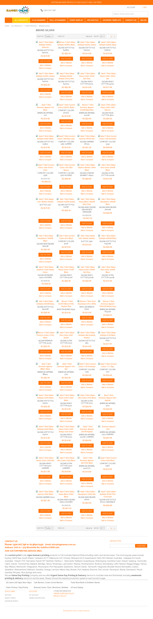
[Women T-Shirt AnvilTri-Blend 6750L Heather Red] (66, 304)
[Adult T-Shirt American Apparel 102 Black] (45, 107)
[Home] (8, 20)
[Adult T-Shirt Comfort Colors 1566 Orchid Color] (45, 167)
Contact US (130, 20)
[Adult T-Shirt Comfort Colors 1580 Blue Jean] (66, 137)
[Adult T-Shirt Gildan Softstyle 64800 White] (45, 137)
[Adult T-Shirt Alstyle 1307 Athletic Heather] (45, 200)
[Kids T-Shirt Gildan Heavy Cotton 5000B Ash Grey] (86, 269)
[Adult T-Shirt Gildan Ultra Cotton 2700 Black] (86, 396)
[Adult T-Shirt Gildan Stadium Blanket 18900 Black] (86, 167)
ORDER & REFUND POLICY (64, 594)
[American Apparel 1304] (107, 427)
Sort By (40, 36)
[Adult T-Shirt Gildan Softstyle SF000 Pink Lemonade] (107, 494)
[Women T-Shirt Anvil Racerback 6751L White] (86, 302)
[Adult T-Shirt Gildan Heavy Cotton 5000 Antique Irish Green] (66, 429)
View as (61, 36)
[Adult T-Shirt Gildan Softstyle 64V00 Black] (45, 396)
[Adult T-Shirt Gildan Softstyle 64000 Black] (45, 427)
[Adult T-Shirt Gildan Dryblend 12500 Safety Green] (45, 269)
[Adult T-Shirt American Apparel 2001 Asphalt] (107, 398)
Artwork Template (112, 20)
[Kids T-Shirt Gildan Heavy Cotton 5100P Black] (66, 269)
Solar (143, 20)
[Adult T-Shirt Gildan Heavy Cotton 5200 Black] (66, 398)
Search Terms (10, 598)
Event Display (76, 20)
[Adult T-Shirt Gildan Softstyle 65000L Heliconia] (45, 45)
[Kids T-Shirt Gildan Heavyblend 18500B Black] (45, 238)
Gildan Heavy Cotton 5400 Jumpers (45, 466)
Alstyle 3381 (87, 241)
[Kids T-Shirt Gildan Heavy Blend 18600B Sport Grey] (86, 202)
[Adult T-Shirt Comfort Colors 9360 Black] (107, 459)
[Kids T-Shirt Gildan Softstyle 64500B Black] (107, 237)
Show (96, 36)
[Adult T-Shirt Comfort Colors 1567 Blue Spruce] (66, 167)
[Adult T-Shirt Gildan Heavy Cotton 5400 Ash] (45, 459)
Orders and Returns (37, 598)
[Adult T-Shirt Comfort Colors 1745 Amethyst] (86, 365)
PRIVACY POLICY (60, 596)
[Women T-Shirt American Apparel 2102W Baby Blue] (86, 107)
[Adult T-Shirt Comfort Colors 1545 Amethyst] (107, 137)
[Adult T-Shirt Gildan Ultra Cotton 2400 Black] (66, 459)
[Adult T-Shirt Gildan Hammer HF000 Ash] (86, 137)
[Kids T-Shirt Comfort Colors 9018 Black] (66, 237)
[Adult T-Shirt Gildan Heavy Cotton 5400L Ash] (107, 76)
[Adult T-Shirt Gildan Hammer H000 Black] (45, 493)
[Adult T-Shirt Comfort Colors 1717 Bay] (107, 365)
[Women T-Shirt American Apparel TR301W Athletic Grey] (107, 304)
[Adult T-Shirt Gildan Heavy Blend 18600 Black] (66, 494)
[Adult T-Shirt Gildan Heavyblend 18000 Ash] (86, 493)
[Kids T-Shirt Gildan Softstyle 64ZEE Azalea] (66, 200)
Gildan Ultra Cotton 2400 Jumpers (66, 466)
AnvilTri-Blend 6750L (66, 309)
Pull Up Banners (58, 20)
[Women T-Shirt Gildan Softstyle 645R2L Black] (66, 43)
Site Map (8, 595)
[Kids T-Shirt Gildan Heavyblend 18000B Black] (107, 202)
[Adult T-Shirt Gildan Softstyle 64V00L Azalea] (45, 74)
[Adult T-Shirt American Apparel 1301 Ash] (66, 366)
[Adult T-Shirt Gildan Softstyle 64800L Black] (107, 43)
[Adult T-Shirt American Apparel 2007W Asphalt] (86, 429)
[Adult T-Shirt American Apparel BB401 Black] (45, 366)
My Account (33, 595)
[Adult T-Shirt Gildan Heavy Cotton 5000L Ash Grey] (86, 76)
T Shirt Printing (30, 26)
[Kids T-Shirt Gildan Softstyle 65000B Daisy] (45, 302)
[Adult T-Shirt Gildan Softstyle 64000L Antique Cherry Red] (66, 76)
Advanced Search (11, 601)
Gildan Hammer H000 (45, 497)
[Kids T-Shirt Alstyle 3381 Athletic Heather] (86, 237)
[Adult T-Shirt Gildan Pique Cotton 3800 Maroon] (107, 107)
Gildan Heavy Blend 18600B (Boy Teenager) (87, 209)
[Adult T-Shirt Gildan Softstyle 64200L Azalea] (86, 43)
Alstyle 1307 (45, 205)
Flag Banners (38, 20)
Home (7, 26)
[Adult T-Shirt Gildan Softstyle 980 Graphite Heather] (86, 335)
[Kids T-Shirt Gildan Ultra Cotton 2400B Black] (107, 269)
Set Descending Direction (55, 36)
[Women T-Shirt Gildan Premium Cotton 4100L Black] (45, 335)
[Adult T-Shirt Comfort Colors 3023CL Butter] (66, 106)
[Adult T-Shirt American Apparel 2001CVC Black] (86, 460)
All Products (21, 20)
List (71, 36)
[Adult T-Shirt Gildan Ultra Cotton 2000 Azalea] (66, 335)
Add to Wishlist (45, 65)
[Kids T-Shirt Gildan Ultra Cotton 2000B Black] (107, 167)
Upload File (92, 20)
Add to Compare (45, 68)
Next (114, 36)
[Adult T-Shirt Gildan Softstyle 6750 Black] (107, 334)
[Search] (145, 14)
